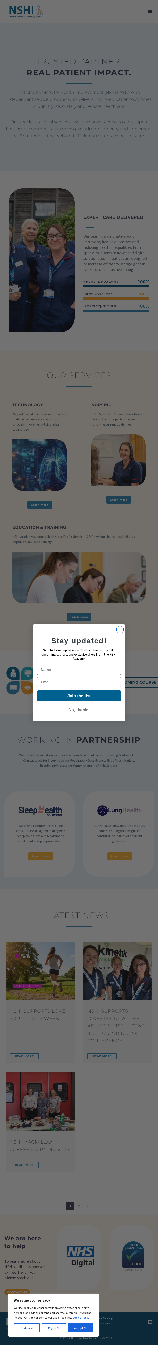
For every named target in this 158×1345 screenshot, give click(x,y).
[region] (53, 1315)
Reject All (54, 1328)
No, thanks (79, 710)
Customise (27, 1328)
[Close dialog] (120, 629)
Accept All (80, 1328)
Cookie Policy (81, 1318)
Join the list (79, 696)
